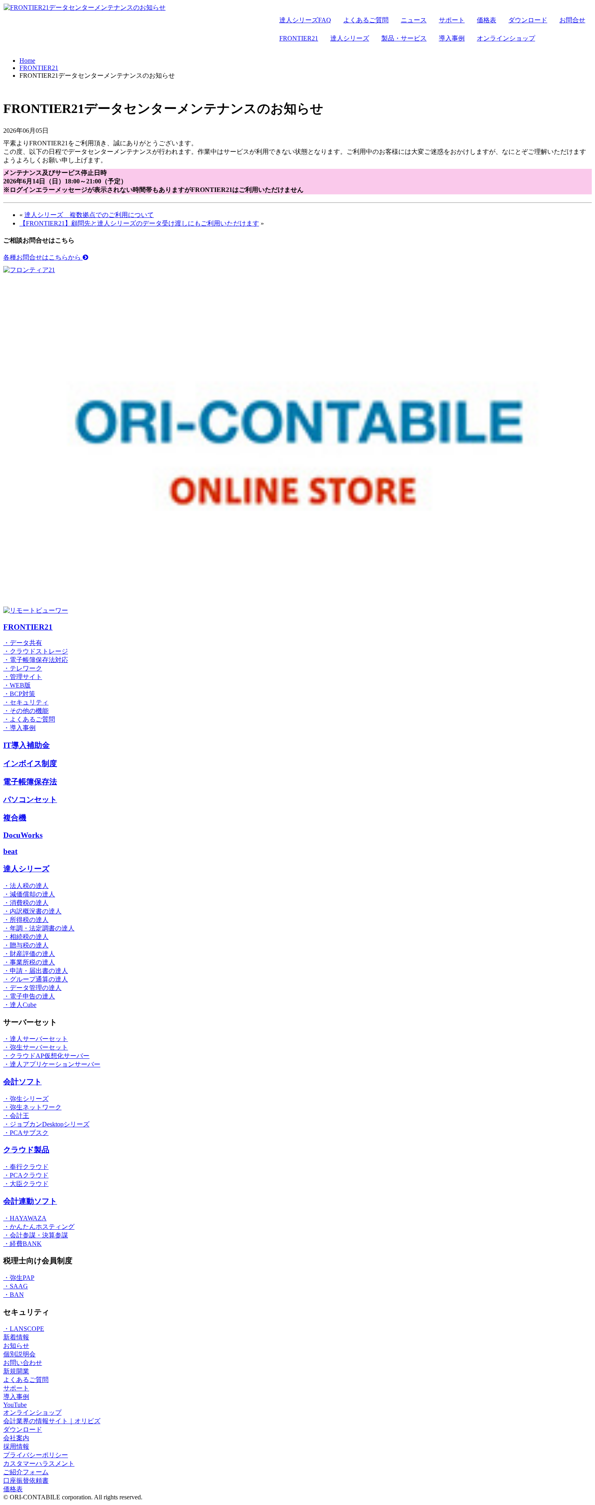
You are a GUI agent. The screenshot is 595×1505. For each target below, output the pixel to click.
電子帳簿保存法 (30, 781)
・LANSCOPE (23, 1328)
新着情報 (16, 1337)
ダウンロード (527, 20)
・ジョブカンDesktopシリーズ (46, 1124)
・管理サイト (22, 676)
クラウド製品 (26, 1149)
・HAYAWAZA (25, 1218)
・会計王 (16, 1115)
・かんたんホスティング (38, 1226)
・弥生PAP (18, 1277)
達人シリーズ (349, 38)
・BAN (13, 1294)
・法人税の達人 (26, 885)
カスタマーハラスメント (38, 1463)
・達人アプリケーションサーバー (51, 1064)
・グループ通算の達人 (35, 979)
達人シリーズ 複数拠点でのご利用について (89, 214)
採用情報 (16, 1446)
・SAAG (15, 1286)
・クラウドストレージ (35, 651)
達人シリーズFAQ (305, 20)
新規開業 (16, 1371)
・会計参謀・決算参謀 (35, 1235)
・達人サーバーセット (35, 1038)
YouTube (15, 1404)
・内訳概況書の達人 (32, 911)
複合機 (14, 817)
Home (27, 60)
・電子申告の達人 (29, 996)
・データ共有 (22, 642)
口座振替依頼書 (26, 1480)
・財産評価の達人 (29, 953)
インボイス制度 (30, 763)
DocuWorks (22, 835)
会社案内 (16, 1438)
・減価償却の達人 (29, 894)
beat (10, 851)
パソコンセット (30, 799)
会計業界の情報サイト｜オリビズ (51, 1421)
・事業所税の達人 (29, 962)
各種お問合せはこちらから (43, 257)
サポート (452, 20)
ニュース (414, 20)
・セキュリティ (26, 702)
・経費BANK (22, 1243)
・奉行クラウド (26, 1166)
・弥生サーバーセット (35, 1047)
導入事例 (452, 38)
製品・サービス (404, 38)
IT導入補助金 (26, 745)
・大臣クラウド (26, 1183)
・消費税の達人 (26, 902)
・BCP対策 (19, 693)
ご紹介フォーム (26, 1472)
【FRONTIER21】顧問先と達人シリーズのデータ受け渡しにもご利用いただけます (139, 223)
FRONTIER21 (298, 38)
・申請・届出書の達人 (35, 970)
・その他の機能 (26, 710)
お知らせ (16, 1345)
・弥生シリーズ (26, 1098)
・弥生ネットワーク (32, 1107)
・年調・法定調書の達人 (38, 928)
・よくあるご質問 (29, 719)
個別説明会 (19, 1354)
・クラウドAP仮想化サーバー (46, 1055)
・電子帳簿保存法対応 (35, 659)
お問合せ (572, 20)
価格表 (486, 20)
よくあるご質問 (366, 20)
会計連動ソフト (30, 1201)
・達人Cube (19, 1004)
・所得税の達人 (26, 919)
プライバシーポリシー (35, 1455)
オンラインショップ (506, 38)
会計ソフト (22, 1081)
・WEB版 (17, 685)
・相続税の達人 (26, 936)
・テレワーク (22, 668)
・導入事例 (19, 727)
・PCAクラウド (26, 1175)
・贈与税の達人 (26, 945)
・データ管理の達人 (32, 987)
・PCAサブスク (26, 1132)
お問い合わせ (22, 1362)
